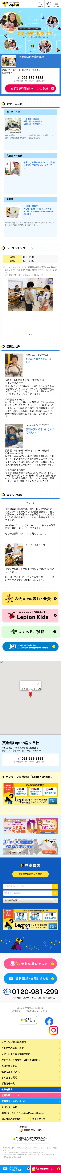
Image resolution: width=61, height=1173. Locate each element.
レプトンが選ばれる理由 (13, 1042)
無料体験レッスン (10, 1095)
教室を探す (7, 1089)
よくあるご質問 (9, 1077)
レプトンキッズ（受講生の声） (17, 1054)
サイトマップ (38, 1119)
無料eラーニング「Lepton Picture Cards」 (23, 1113)
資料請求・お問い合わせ (13, 1101)
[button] (30, 695)
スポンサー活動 (9, 1107)
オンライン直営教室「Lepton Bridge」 (21, 1060)
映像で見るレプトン (11, 1071)
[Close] (37, 684)
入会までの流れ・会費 (12, 1048)
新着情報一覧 (8, 1083)
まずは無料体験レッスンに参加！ (30, 88)
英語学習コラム (9, 1065)
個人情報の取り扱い (11, 1119)
